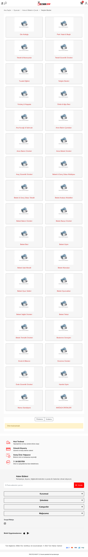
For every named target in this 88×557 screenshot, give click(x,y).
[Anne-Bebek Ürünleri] (63, 141)
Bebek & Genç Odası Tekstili (24, 198)
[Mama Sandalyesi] (24, 397)
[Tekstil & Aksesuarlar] (24, 47)
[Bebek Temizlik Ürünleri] (24, 327)
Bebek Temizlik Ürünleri (24, 338)
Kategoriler (44, 507)
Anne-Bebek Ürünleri (63, 151)
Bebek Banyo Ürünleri (64, 221)
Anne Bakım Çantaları (64, 128)
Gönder (80, 485)
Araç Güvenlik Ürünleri (24, 174)
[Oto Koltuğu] (24, 24)
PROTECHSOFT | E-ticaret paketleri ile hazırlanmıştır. (44, 554)
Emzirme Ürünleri (64, 361)
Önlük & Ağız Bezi (63, 104)
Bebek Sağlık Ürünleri (24, 314)
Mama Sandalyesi (24, 408)
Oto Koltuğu (24, 34)
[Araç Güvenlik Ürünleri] (24, 164)
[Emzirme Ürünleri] (63, 351)
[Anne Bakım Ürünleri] (24, 141)
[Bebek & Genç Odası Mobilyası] (63, 164)
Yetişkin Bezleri (63, 81)
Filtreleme (39, 419)
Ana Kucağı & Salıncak (24, 128)
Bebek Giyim (63, 244)
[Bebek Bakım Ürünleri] (24, 211)
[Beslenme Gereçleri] (63, 327)
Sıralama (49, 419)
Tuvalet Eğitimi (24, 81)
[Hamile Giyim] (63, 374)
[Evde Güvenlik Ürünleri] (24, 374)
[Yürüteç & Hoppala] (24, 94)
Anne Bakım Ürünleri (24, 151)
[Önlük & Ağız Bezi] (63, 94)
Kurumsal (44, 494)
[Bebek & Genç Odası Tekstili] (24, 187)
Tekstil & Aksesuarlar (24, 58)
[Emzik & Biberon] (24, 351)
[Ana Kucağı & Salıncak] (24, 117)
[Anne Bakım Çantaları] (63, 117)
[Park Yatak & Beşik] (63, 24)
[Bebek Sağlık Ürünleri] (24, 304)
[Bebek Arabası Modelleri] (63, 187)
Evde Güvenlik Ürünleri (24, 384)
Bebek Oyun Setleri (24, 291)
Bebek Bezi (24, 244)
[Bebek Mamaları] (63, 257)
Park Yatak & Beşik (64, 34)
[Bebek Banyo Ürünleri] (63, 211)
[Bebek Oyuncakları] (63, 281)
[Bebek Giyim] (63, 234)
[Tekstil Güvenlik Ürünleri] (63, 47)
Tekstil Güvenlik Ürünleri (64, 58)
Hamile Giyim (64, 384)
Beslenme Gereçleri (64, 338)
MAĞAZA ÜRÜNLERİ (63, 408)
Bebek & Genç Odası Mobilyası (63, 174)
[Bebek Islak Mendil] (24, 257)
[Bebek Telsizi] (63, 304)
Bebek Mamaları (64, 268)
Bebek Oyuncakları (64, 291)
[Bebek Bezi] (24, 234)
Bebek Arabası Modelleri (64, 198)
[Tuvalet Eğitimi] (24, 71)
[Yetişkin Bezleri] (63, 71)
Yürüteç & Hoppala (24, 104)
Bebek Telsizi (64, 314)
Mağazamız (44, 513)
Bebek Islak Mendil (24, 268)
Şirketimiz (44, 500)
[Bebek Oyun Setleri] (24, 281)
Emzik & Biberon (24, 361)
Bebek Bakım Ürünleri (24, 221)
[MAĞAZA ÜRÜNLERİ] (63, 397)
